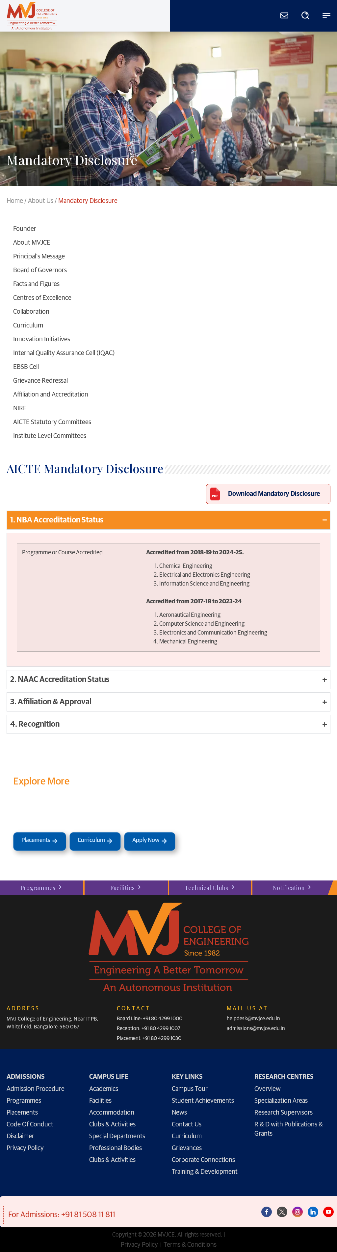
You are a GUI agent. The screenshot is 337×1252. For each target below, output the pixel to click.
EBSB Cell (26, 367)
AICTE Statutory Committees (52, 422)
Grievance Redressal (40, 380)
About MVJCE (31, 242)
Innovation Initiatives (41, 339)
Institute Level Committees (49, 436)
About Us (40, 201)
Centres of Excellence (42, 298)
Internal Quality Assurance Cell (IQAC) (64, 353)
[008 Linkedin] (313, 1212)
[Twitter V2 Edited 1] (282, 1212)
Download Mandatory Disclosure (274, 494)
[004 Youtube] (328, 1212)
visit (112, 813)
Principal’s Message (39, 256)
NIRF (19, 408)
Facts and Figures (36, 284)
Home (15, 201)
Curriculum (28, 325)
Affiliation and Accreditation (50, 394)
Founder (24, 229)
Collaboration (31, 311)
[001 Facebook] (266, 1212)
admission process (221, 813)
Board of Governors (40, 270)
